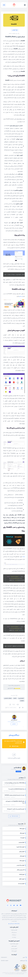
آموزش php (22, 833)
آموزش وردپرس (21, 842)
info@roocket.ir (4, 957)
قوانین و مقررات (14, 930)
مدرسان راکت (14, 932)
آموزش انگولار (21, 879)
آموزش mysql (21, 874)
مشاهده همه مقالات (14, 816)
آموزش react (22, 861)
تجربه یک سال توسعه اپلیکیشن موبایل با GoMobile (14, 795)
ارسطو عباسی (14, 720)
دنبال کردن (14, 724)
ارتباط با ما (14, 937)
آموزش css (22, 838)
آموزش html (22, 828)
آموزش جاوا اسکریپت (20, 847)
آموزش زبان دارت (21, 883)
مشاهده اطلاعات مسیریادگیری (15, 923)
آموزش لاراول (14, 946)
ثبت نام (21, 296)
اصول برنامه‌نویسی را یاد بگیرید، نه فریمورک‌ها (15, 809)
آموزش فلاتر (22, 856)
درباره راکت (14, 935)
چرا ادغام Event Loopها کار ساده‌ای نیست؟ (16, 789)
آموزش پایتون (21, 851)
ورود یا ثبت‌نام (15, 746)
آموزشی (14, 30)
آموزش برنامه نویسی (20, 865)
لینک (23, 557)
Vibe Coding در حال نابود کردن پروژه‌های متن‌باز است (14, 783)
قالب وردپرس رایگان (20, 870)
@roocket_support (4, 960)
